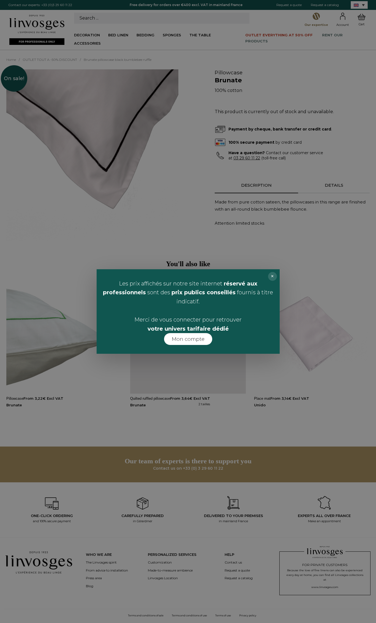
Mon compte (188, 339)
